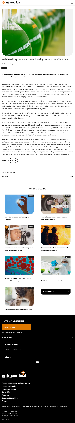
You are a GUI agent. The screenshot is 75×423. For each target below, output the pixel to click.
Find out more (7, 338)
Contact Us (6, 392)
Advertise (5, 395)
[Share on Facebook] (16, 160)
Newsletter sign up (9, 389)
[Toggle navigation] (72, 2)
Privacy (4, 401)
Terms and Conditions (10, 398)
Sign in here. (18, 332)
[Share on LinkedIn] (10, 160)
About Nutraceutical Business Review (16, 383)
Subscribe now (48, 291)
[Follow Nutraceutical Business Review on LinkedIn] (37, 362)
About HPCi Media (9, 386)
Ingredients (31, 195)
